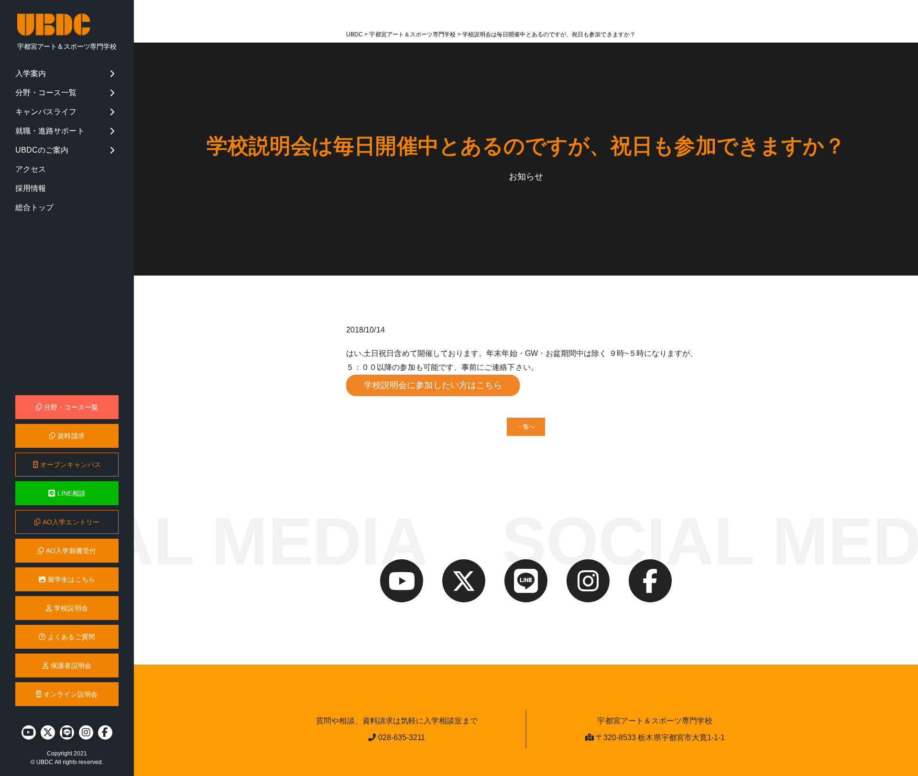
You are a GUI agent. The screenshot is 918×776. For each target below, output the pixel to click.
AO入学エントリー (71, 522)
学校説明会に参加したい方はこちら (433, 385)
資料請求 (70, 436)
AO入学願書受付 (71, 550)
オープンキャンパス (70, 464)
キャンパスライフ (46, 112)
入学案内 (30, 73)
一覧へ (526, 426)
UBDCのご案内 (42, 150)
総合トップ (34, 207)
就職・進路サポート (50, 131)
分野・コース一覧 (46, 93)
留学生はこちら (71, 579)
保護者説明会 (71, 665)
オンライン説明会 (71, 694)
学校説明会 (70, 608)
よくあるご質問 (71, 637)
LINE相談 (71, 493)
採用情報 (30, 188)
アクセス (30, 169)
